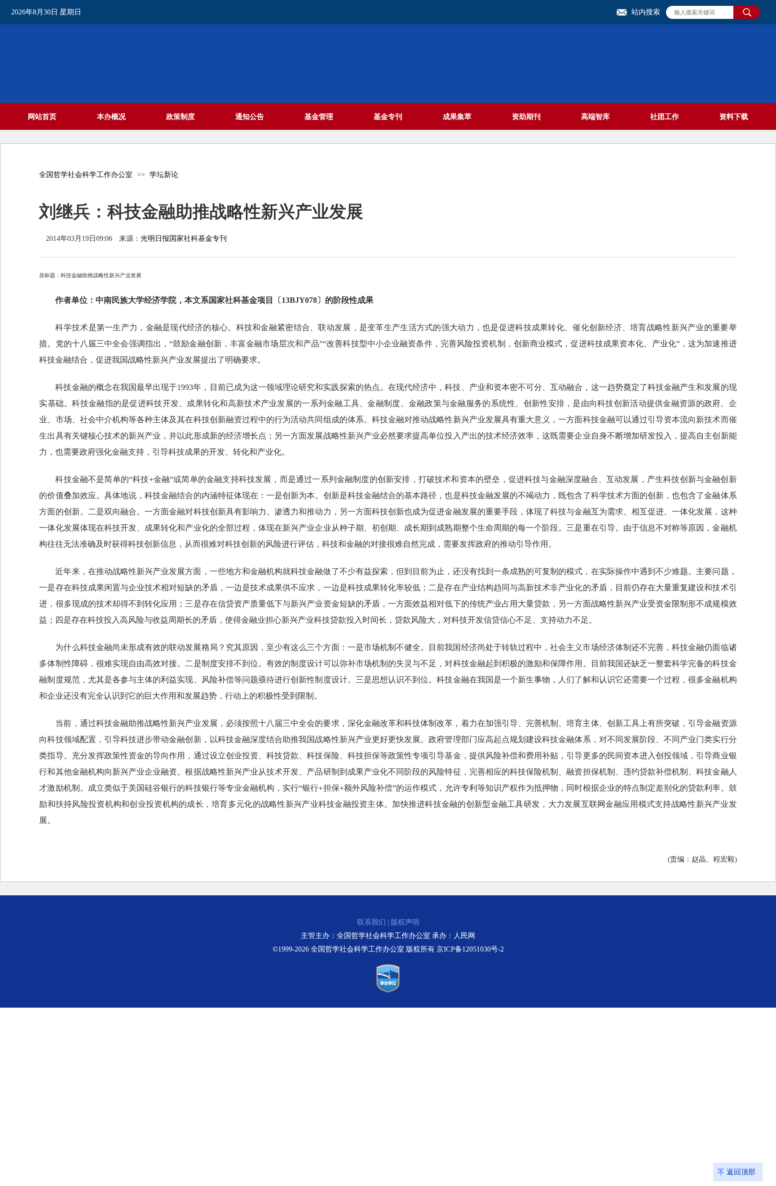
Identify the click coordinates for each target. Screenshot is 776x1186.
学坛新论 (164, 174)
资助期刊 (526, 116)
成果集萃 (457, 116)
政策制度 (180, 116)
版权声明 (405, 922)
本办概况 (111, 116)
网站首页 (42, 116)
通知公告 (249, 116)
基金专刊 (388, 116)
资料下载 (733, 116)
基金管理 (318, 116)
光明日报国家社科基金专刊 (184, 238)
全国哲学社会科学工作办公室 (85, 174)
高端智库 (595, 116)
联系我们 (371, 922)
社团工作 (664, 116)
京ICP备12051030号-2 (470, 949)
